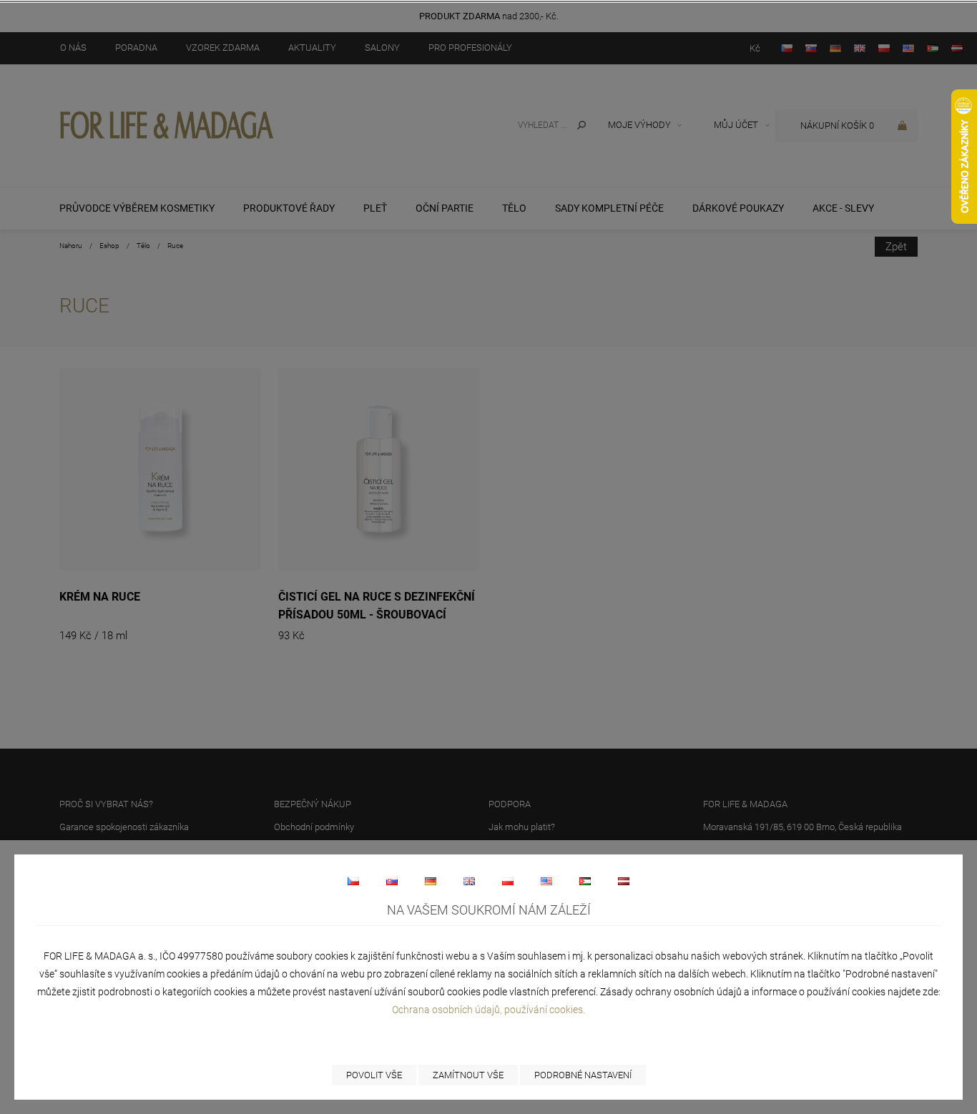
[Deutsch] (430, 880)
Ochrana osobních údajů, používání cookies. (488, 1009)
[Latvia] (623, 880)
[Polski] (507, 880)
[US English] (546, 880)
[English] (469, 880)
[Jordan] (585, 880)
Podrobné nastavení (583, 1075)
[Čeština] (353, 880)
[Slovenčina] (392, 880)
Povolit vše (374, 1075)
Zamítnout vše (468, 1075)
